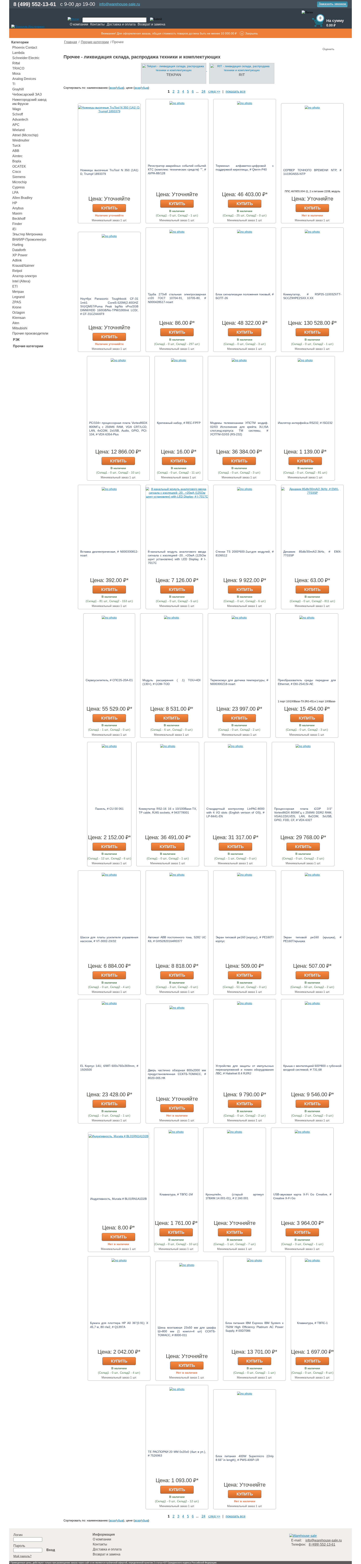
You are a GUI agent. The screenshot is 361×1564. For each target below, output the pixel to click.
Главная (70, 42)
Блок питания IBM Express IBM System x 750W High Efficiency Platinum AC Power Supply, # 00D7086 (254, 1326)
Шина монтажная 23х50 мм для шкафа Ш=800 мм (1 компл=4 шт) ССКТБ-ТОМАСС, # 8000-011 (187, 1331)
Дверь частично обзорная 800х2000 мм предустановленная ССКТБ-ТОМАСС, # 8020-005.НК (177, 1074)
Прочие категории (95, 42)
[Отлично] (343, 42)
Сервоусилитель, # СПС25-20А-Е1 (109, 680)
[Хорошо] (339, 42)
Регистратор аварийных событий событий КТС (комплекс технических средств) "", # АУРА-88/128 (177, 169)
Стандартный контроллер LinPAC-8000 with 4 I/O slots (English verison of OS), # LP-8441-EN (235, 812)
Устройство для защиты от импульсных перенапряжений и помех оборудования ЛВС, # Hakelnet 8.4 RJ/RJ (245, 1069)
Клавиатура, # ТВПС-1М (176, 1194)
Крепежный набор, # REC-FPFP (179, 422)
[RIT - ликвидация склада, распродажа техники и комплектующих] (240, 70)
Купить (109, 208)
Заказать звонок (332, 4)
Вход (50, 1550)
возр (113, 87)
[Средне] (335, 42)
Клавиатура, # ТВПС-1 (312, 1323)
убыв (120, 87)
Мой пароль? (22, 1556)
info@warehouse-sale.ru (119, 4)
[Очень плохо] (326, 42)
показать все (235, 91)
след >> (214, 91)
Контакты (97, 24)
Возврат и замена (151, 24)
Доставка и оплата (121, 24)
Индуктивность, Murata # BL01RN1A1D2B (118, 1198)
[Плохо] (330, 42)
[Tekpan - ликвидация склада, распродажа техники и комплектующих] (172, 70)
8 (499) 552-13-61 (34, 4)
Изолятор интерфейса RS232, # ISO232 (305, 422)
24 (203, 91)
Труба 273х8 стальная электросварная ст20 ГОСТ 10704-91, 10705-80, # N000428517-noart (177, 298)
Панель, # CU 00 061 (109, 808)
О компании (79, 24)
